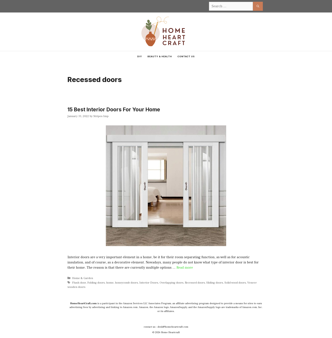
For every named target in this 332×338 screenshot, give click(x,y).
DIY (139, 56)
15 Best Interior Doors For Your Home (113, 109)
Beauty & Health (159, 56)
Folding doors (96, 283)
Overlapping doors (171, 283)
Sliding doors (214, 283)
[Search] (258, 6)
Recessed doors (195, 283)
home (110, 283)
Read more (184, 267)
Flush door (79, 283)
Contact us (186, 56)
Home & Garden (82, 278)
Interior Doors (148, 283)
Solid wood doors (235, 283)
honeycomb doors (126, 283)
